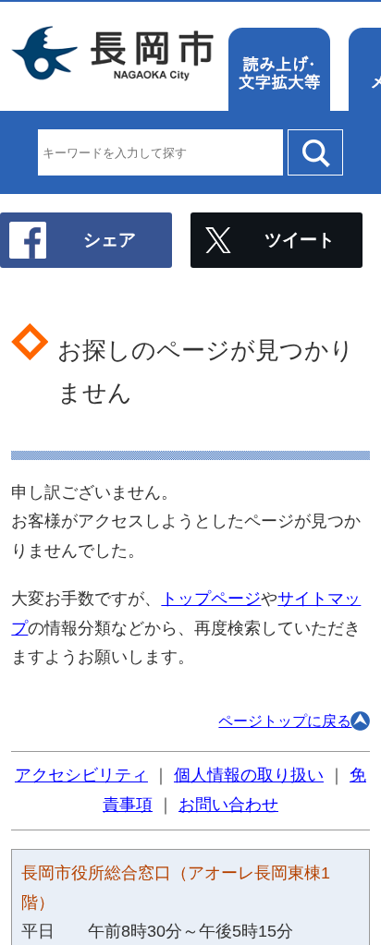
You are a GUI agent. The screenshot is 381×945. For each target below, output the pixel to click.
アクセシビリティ (81, 775)
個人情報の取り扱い (249, 775)
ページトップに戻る (284, 721)
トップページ (211, 598)
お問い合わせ (228, 804)
